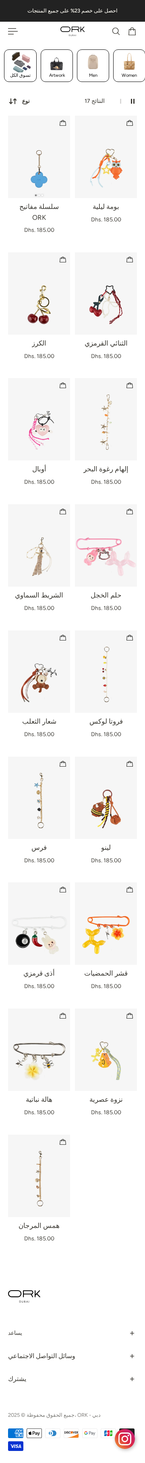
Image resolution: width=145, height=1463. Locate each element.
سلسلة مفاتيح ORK (39, 212)
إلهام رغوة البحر (105, 469)
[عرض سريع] (63, 123)
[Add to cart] (129, 123)
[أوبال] (39, 419)
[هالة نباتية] (39, 1050)
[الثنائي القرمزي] (106, 293)
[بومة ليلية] (106, 157)
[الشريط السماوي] (39, 545)
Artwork (57, 75)
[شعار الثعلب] (39, 671)
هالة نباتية (39, 1099)
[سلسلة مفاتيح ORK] (39, 157)
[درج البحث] (116, 31)
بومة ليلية (106, 207)
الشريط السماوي (39, 595)
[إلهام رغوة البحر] (106, 419)
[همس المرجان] (39, 1176)
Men (93, 75)
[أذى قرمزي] (39, 923)
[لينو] (106, 798)
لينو (106, 847)
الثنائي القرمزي (106, 343)
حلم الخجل (106, 595)
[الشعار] (72, 31)
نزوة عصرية (106, 1099)
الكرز (39, 343)
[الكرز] (39, 293)
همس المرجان (39, 1226)
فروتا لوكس (106, 721)
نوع (26, 101)
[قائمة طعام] (13, 31)
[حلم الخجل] (106, 545)
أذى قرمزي (39, 974)
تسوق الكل (20, 75)
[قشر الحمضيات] (106, 923)
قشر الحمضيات (106, 974)
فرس (39, 847)
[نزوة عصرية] (106, 1050)
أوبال (39, 469)
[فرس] (39, 798)
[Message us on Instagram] (125, 1439)
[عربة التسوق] (132, 31)
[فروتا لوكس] (106, 671)
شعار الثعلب (39, 721)
